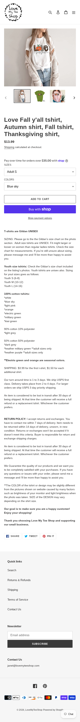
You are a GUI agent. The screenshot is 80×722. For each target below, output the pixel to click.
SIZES (7, 164)
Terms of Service (17, 599)
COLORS (9, 179)
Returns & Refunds (19, 580)
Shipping (9, 147)
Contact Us (14, 609)
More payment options (40, 218)
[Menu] (74, 12)
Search (11, 570)
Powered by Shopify (53, 710)
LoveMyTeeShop (33, 710)
